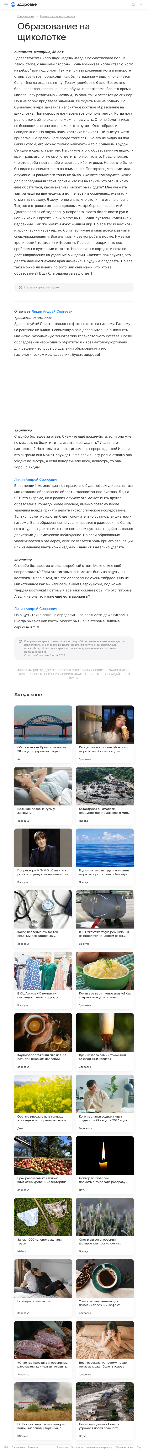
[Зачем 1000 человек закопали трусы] (43, 1226)
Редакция (62, 1447)
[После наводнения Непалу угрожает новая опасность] (105, 1411)
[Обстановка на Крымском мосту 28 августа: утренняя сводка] (43, 734)
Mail (6, 1447)
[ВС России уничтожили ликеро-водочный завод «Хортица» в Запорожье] (43, 1411)
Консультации (25, 16)
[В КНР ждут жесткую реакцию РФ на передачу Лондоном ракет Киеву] (105, 919)
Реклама (33, 1447)
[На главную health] (26, 4)
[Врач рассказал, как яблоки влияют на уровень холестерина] (43, 1165)
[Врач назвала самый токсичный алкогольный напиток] (105, 1042)
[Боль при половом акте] (43, 1288)
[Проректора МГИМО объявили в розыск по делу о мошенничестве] (43, 857)
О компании (18, 1447)
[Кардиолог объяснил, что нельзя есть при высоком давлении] (43, 1042)
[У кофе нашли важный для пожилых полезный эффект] (105, 1288)
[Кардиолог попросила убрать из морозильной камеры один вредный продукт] (105, 734)
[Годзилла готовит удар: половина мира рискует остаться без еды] (105, 857)
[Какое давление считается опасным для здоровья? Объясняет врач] (43, 919)
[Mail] (13, 4)
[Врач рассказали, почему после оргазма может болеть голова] (105, 1349)
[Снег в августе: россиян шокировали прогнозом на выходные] (105, 1226)
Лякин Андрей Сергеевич (53, 311)
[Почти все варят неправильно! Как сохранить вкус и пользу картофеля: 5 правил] (105, 980)
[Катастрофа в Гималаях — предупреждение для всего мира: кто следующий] (105, 796)
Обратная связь (124, 1447)
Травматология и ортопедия (57, 16)
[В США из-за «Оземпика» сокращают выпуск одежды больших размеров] (43, 980)
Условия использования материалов (91, 1447)
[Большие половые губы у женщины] (43, 796)
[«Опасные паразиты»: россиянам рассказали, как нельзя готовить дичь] (43, 1349)
